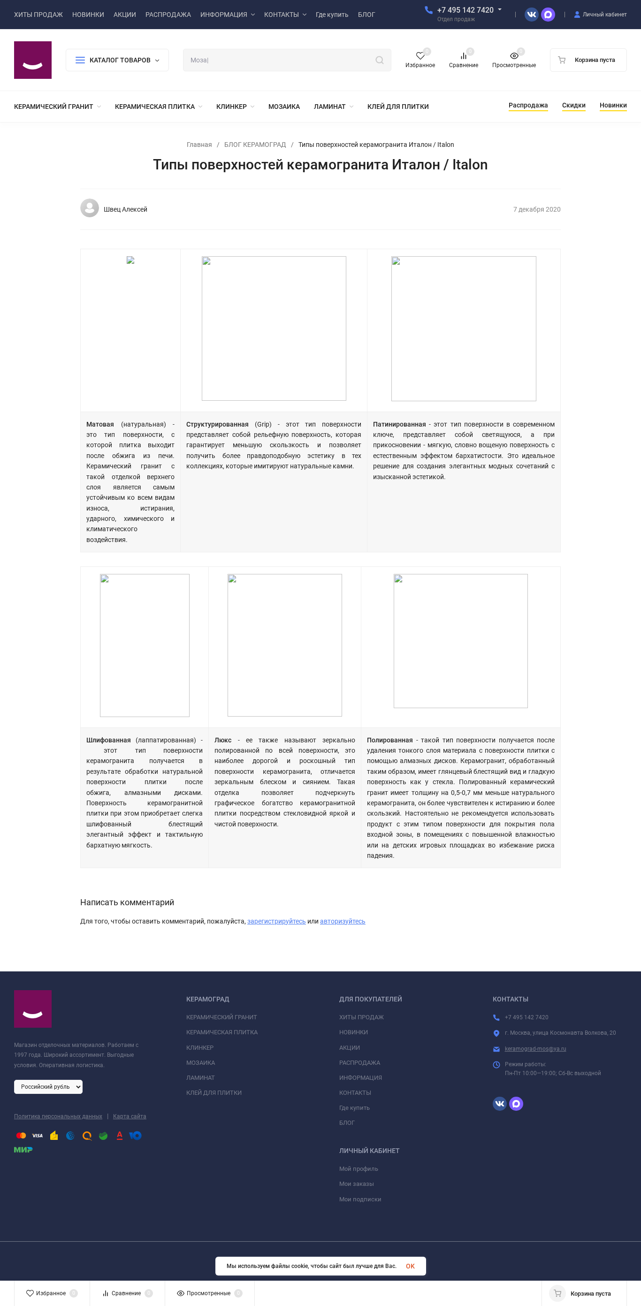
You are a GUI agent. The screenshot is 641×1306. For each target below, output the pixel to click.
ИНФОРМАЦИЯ (360, 1077)
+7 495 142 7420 (465, 10)
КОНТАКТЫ (355, 1092)
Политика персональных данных (58, 1116)
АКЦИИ (349, 1047)
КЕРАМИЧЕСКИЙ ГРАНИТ (221, 1017)
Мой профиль (358, 1168)
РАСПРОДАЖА (359, 1062)
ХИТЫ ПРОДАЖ (361, 1017)
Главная (199, 144)
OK (410, 1266)
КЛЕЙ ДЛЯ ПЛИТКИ (214, 1092)
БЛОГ (347, 1122)
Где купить (354, 1107)
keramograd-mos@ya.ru (535, 1049)
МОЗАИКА (200, 1062)
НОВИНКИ (353, 1032)
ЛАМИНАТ (200, 1077)
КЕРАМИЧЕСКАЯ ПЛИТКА (222, 1032)
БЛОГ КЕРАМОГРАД (255, 144)
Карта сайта (129, 1116)
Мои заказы (356, 1183)
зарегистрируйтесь (276, 921)
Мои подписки (360, 1199)
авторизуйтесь (343, 921)
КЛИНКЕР (200, 1047)
